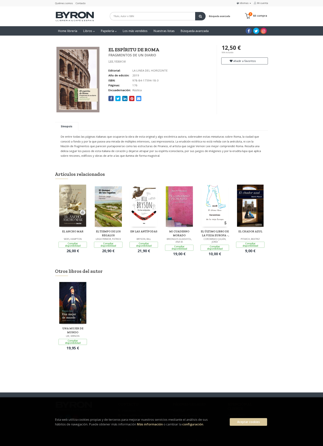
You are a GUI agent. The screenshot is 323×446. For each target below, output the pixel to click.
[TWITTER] (256, 31)
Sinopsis (66, 126)
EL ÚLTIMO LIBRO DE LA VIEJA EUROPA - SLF (215, 233)
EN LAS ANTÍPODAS (143, 231)
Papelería (108, 31)
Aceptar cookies (248, 422)
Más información (150, 424)
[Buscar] (200, 16)
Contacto (81, 3)
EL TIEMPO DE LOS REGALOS (108, 233)
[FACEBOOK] (249, 31)
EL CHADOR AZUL (250, 231)
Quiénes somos (64, 3)
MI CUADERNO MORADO (179, 233)
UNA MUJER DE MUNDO (72, 330)
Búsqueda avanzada (219, 16)
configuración (192, 424)
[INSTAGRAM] (264, 31)
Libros (88, 31)
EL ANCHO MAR (72, 231)
